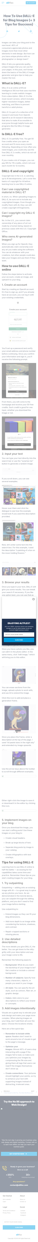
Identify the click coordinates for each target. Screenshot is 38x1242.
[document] (19, 621)
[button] (33, 599)
